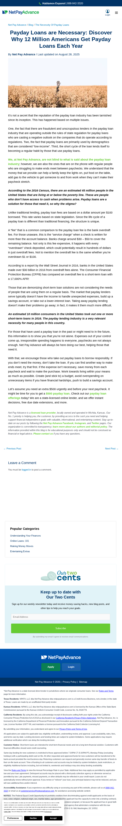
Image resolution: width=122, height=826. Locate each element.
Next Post (112, 448)
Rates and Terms (106, 691)
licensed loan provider (43, 412)
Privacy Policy (69, 682)
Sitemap (83, 682)
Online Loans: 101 (19, 541)
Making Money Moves (21, 546)
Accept (53, 818)
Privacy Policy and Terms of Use (73, 729)
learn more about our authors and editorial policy (80, 426)
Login (71, 667)
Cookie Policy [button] (7, 811)
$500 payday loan (58, 393)
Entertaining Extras (20, 551)
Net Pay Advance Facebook (58, 423)
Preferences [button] (47, 811)
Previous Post (12, 448)
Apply (50, 667)
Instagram (80, 423)
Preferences (13, 818)
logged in (26, 469)
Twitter (95, 423)
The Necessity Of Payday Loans (52, 25)
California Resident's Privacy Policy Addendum (76, 718)
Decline (33, 818)
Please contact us (43, 433)
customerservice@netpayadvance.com (37, 791)
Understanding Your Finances (25, 535)
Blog (30, 25)
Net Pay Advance (17, 25)
